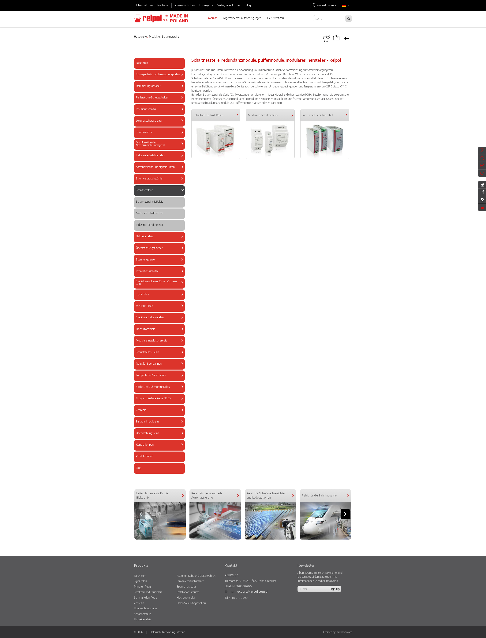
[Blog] (158, 471)
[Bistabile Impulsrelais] (158, 425)
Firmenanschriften (184, 5)
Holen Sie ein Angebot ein (191, 603)
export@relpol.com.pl (252, 591)
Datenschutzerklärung (162, 632)
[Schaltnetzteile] (158, 193)
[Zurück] (346, 38)
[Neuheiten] (158, 66)
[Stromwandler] (158, 136)
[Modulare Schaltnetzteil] (158, 217)
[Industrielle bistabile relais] (158, 159)
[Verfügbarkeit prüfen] (326, 38)
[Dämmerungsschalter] (158, 89)
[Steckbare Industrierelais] (158, 321)
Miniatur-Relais (142, 586)
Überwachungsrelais (145, 608)
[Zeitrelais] (158, 413)
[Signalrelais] (158, 298)
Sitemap (180, 632)
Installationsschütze (188, 592)
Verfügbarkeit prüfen (229, 5)
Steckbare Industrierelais (148, 592)
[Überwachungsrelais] (158, 436)
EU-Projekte (206, 5)
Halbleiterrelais (142, 619)
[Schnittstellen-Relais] (158, 355)
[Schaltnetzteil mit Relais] (158, 205)
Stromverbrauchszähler (190, 581)
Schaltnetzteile (142, 613)
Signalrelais (140, 581)
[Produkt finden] (336, 38)
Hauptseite (140, 36)
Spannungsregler (186, 586)
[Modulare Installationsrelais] (158, 344)
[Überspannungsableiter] (158, 251)
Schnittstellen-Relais (145, 597)
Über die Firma (144, 5)
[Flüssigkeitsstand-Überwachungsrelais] (158, 78)
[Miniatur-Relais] (158, 309)
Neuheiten (163, 5)
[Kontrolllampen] (158, 448)
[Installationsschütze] (158, 274)
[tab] (159, 63)
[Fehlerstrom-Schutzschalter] (158, 101)
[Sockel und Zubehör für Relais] (158, 390)
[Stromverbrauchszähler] (158, 182)
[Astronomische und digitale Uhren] (158, 170)
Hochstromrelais (186, 597)
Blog (248, 5)
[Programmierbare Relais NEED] (158, 402)
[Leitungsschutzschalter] (158, 124)
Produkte (154, 36)
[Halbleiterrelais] (158, 240)
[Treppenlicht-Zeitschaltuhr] (158, 379)
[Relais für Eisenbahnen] (158, 367)
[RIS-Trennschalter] (158, 112)
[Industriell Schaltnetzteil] (158, 228)
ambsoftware (344, 632)
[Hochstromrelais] (158, 332)
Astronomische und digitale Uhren (196, 575)
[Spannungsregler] (158, 263)
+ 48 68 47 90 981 (238, 597)
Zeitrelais (139, 603)
